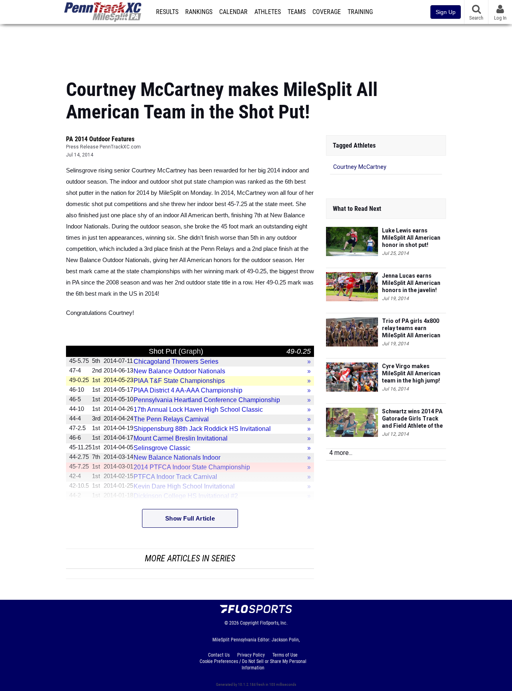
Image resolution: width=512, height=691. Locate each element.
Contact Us (219, 655)
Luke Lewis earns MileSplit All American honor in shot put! (411, 237)
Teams (297, 12)
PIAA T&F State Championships (179, 380)
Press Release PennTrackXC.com (103, 147)
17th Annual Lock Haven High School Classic (198, 409)
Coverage (326, 12)
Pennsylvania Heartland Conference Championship (207, 400)
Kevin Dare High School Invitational (184, 486)
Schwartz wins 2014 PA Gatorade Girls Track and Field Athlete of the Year (412, 418)
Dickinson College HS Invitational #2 (186, 496)
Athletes (267, 12)
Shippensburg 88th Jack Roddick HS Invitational (202, 428)
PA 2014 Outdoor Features (100, 139)
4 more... (340, 453)
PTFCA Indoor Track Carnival (175, 476)
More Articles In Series (190, 558)
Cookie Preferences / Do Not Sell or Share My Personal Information (253, 665)
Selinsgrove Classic (162, 448)
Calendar (233, 12)
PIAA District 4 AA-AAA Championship (188, 390)
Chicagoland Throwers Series (176, 361)
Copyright (249, 623)
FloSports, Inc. (274, 623)
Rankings (198, 12)
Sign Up (446, 12)
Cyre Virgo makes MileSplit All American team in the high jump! (411, 373)
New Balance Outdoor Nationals (179, 371)
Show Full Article (190, 518)
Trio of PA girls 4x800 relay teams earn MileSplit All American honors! (411, 328)
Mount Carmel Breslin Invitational (181, 438)
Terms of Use (285, 655)
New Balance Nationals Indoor (177, 457)
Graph (191, 351)
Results (167, 12)
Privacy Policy (251, 655)
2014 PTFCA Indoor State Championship (192, 467)
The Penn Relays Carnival (171, 419)
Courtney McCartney (359, 167)
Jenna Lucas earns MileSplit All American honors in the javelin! (411, 282)
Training (360, 12)
